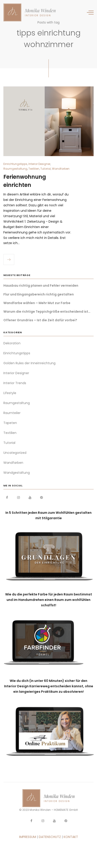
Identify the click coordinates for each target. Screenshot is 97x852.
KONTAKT (71, 837)
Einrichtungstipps (15, 164)
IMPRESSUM (27, 837)
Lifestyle (9, 393)
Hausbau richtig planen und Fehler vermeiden (40, 285)
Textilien (33, 169)
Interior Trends (14, 383)
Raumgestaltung (15, 169)
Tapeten (10, 423)
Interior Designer (39, 164)
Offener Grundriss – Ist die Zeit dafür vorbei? (40, 320)
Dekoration (12, 343)
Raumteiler (12, 413)
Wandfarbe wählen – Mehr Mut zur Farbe (36, 303)
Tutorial (45, 169)
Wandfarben (60, 169)
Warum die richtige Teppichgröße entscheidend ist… (46, 311)
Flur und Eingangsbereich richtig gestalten (38, 294)
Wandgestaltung (16, 472)
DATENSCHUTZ (50, 837)
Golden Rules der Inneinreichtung (29, 363)
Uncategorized (14, 452)
